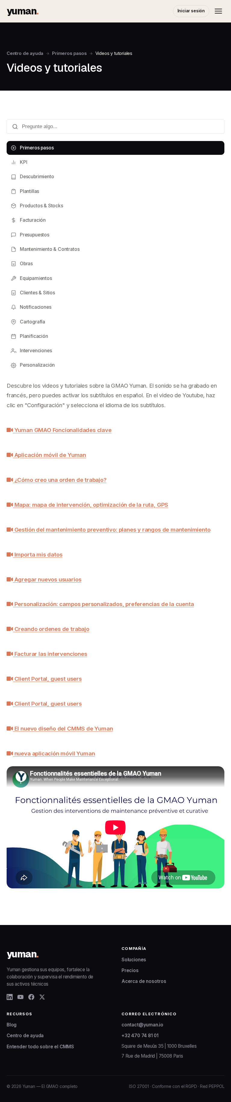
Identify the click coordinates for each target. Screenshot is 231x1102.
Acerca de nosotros (144, 981)
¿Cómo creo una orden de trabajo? (59, 479)
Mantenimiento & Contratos (49, 249)
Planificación (34, 336)
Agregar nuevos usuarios (47, 579)
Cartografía (32, 322)
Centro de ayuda (25, 53)
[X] (42, 997)
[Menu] (218, 11)
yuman (22, 11)
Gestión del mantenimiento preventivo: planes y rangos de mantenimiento (112, 529)
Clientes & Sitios (37, 293)
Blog (12, 1025)
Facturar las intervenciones (50, 653)
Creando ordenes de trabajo (51, 629)
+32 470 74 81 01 (140, 1035)
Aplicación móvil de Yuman (49, 455)
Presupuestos (34, 235)
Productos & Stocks (41, 206)
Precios (130, 970)
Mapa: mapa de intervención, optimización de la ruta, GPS (90, 504)
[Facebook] (31, 997)
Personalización (37, 365)
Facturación (33, 220)
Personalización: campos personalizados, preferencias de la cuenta (103, 604)
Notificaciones (35, 307)
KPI (23, 162)
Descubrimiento (37, 176)
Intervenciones (36, 350)
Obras (26, 263)
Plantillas (29, 191)
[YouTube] (20, 997)
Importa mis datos (37, 554)
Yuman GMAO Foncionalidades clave (62, 430)
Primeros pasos (69, 53)
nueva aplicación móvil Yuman (54, 753)
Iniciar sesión (191, 10)
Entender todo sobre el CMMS (40, 1046)
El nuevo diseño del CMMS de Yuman (63, 728)
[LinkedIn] (10, 997)
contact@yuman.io (142, 1025)
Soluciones (134, 959)
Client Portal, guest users (47, 678)
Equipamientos (36, 278)
